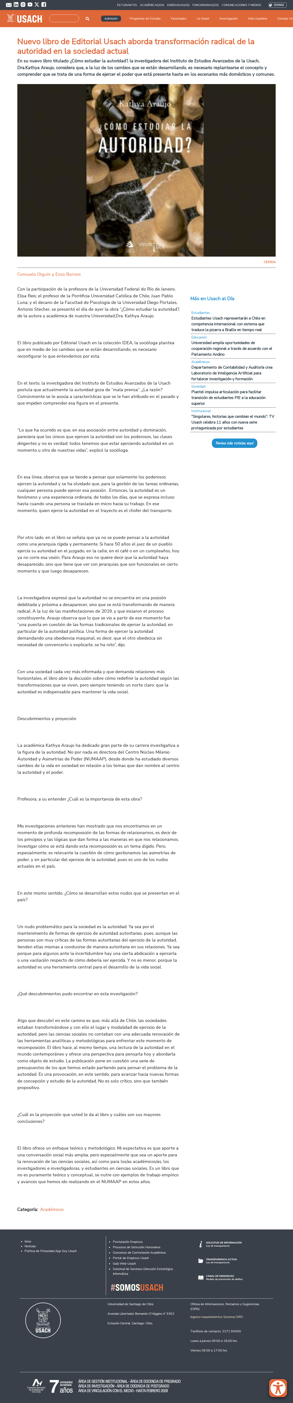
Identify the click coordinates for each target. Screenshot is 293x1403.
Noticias (30, 1246)
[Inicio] (26, 19)
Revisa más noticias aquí (234, 443)
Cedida (270, 262)
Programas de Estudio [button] (145, 18)
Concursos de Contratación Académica (139, 1252)
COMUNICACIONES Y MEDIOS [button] (241, 5)
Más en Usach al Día (212, 298)
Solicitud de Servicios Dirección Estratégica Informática (143, 1271)
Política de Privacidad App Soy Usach (51, 1251)
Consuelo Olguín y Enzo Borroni (49, 274)
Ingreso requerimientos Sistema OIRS (216, 1317)
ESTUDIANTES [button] (127, 5)
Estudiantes (200, 312)
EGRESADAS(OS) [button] (178, 5)
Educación (199, 337)
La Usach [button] (203, 18)
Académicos (52, 1209)
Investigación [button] (228, 18)
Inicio (28, 1241)
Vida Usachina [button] (257, 18)
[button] (280, 1390)
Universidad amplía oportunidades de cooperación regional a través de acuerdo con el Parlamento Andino (231, 348)
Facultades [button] (178, 18)
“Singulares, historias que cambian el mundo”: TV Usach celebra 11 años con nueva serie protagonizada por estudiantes (232, 422)
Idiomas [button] (279, 5)
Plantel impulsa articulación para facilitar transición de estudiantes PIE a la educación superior (228, 397)
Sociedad (198, 386)
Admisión (110, 18)
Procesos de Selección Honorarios (136, 1247)
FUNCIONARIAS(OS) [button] (206, 5)
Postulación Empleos (128, 1242)
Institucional (201, 411)
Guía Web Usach (124, 1263)
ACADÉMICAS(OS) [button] (152, 5)
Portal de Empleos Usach (131, 1258)
